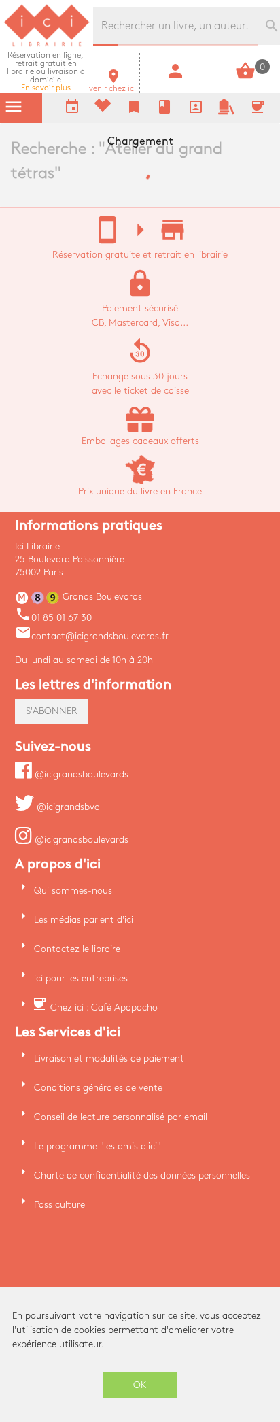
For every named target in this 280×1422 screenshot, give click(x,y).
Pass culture (59, 1204)
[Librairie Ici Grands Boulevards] (47, 44)
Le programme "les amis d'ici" (97, 1146)
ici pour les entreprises (81, 978)
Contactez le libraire (77, 949)
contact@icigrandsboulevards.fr (92, 636)
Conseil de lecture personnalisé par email (120, 1117)
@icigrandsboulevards (80, 774)
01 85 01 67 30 (53, 617)
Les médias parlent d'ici (83, 919)
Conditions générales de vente (98, 1087)
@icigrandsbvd (67, 806)
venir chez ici (112, 84)
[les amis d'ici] (226, 111)
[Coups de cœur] (102, 108)
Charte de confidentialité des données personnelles (142, 1175)
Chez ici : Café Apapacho (104, 1007)
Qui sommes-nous (73, 890)
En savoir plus (46, 72)
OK (140, 1385)
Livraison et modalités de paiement (109, 1058)
